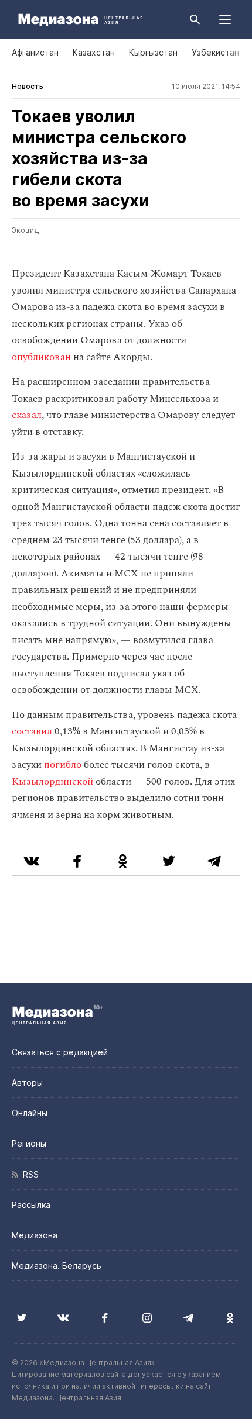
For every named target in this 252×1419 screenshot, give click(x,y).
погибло (62, 764)
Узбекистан (215, 52)
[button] (225, 19)
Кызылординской (52, 781)
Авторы (27, 1082)
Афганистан (35, 52)
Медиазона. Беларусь (56, 1265)
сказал (27, 415)
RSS (28, 1174)
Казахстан (94, 52)
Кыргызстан (153, 52)
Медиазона (34, 1235)
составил (32, 731)
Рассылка (31, 1205)
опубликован (41, 357)
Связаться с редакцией (60, 1052)
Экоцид (25, 230)
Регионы (29, 1143)
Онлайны (29, 1113)
